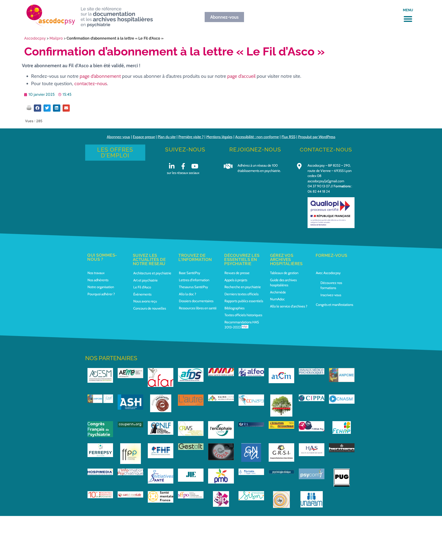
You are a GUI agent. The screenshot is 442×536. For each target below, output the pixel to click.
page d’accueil (241, 76)
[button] (408, 19)
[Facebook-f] (183, 166)
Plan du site (167, 137)
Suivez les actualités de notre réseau (149, 259)
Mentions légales (219, 137)
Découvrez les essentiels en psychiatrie (242, 259)
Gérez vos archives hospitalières (286, 259)
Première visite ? (191, 137)
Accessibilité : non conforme (257, 137)
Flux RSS (288, 137)
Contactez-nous (326, 149)
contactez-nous (90, 83)
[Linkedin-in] (172, 166)
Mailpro (56, 38)
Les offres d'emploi (115, 152)
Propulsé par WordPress (316, 137)
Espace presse (144, 137)
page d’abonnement (100, 76)
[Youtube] (195, 166)
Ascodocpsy (35, 38)
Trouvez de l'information (195, 257)
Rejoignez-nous (255, 149)
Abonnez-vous (118, 137)
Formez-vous (331, 255)
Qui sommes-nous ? (102, 257)
